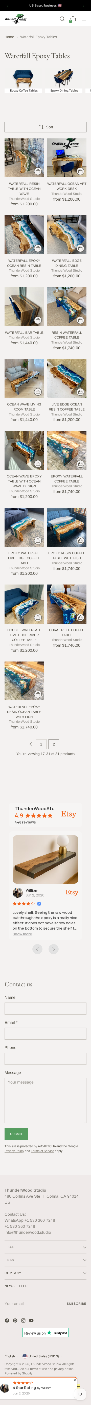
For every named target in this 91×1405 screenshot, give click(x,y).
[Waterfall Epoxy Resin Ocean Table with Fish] (24, 681)
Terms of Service (42, 1151)
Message (13, 1072)
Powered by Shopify (18, 1373)
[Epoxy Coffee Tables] (23, 80)
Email (11, 1022)
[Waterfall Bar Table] (24, 306)
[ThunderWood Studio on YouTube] (32, 1321)
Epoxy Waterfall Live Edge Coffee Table (24, 558)
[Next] (83, 5)
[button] (22, 934)
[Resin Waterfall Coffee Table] (67, 306)
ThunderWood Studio (46, 1364)
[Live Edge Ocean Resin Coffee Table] (67, 378)
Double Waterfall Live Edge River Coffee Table (24, 635)
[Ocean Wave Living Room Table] (24, 378)
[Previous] (7, 5)
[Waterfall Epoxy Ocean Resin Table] (24, 234)
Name (10, 997)
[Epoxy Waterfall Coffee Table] (67, 450)
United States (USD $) (44, 1356)
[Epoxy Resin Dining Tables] (63, 80)
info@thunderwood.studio (28, 1232)
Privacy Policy (14, 1151)
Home (9, 37)
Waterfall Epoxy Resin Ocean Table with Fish (24, 711)
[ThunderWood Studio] (16, 19)
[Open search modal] (62, 19)
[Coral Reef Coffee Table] (67, 604)
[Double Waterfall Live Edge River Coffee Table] (24, 604)
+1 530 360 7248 (40, 1220)
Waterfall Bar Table (24, 333)
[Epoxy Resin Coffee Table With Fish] (67, 527)
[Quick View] (38, 171)
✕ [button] (75, 1380)
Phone (10, 1047)
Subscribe (76, 1303)
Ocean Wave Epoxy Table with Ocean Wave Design (24, 481)
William (32, 890)
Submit (16, 1134)
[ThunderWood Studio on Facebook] (8, 1321)
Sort (49, 127)
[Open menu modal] (84, 19)
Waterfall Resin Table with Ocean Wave (24, 188)
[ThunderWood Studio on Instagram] (24, 1321)
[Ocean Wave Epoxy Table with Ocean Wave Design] (24, 450)
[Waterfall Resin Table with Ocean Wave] (24, 158)
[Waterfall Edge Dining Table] (67, 234)
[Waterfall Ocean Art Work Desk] (67, 158)
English (10, 1356)
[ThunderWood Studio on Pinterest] (16, 1321)
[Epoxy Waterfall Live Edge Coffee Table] (24, 527)
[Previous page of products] (31, 744)
